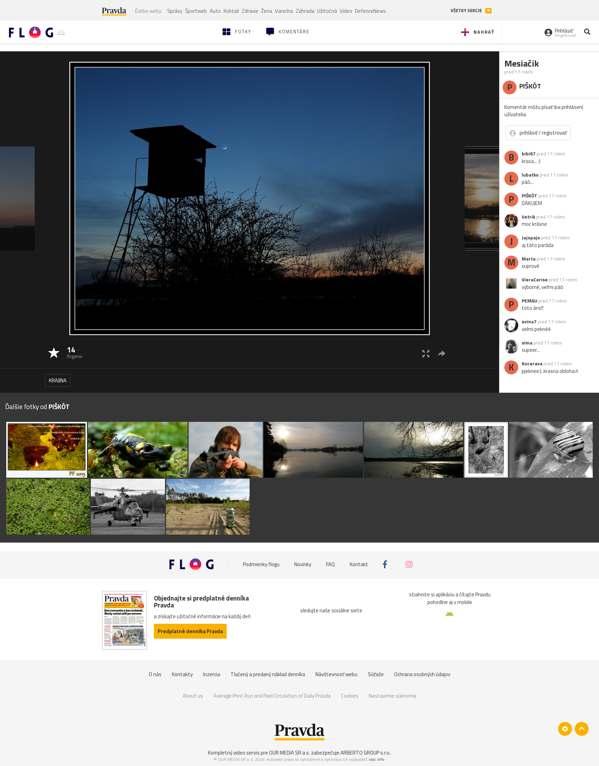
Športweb (196, 11)
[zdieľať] (441, 353)
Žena (266, 11)
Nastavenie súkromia (392, 695)
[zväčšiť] (425, 353)
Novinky (302, 564)
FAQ (330, 564)
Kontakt (359, 564)
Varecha (284, 11)
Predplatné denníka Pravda (190, 631)
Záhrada (305, 11)
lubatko (530, 174)
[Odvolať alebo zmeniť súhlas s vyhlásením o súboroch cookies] (565, 729)
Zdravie (250, 11)
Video (346, 11)
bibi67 (529, 153)
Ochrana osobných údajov (422, 674)
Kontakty (182, 674)
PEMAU (529, 300)
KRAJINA (58, 380)
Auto (215, 11)
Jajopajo (531, 237)
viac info (376, 759)
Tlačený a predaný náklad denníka (268, 674)
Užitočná (327, 11)
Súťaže (376, 674)
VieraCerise (535, 279)
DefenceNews (370, 11)
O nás (155, 674)
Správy (174, 11)
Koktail (231, 11)
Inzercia (211, 674)
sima (527, 342)
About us (193, 695)
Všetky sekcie (467, 10)
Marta (529, 258)
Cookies (349, 695)
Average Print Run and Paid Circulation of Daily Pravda (272, 695)
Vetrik (528, 216)
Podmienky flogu (261, 564)
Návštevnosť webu (336, 674)
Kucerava (532, 363)
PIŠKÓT (529, 195)
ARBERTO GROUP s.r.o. (365, 753)
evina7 (529, 321)
